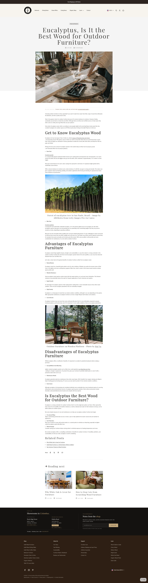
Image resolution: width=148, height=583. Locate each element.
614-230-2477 (45, 531)
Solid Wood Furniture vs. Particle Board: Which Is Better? (60, 444)
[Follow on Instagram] (29, 570)
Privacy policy (42, 577)
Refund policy (27, 577)
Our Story (55, 544)
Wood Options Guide (116, 544)
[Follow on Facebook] (25, 570)
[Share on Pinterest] (58, 452)
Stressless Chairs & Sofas (30, 555)
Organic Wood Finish (116, 558)
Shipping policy (50, 577)
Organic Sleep (73, 10)
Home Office (55, 10)
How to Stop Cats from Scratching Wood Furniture (89, 493)
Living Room (64, 10)
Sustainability (56, 550)
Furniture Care (84, 544)
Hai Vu (98, 346)
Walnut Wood (114, 550)
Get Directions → (32, 524)
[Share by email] (62, 452)
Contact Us (83, 555)
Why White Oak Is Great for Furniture (56, 442)
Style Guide (113, 560)
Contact (88, 10)
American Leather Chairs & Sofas (31, 558)
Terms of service (34, 577)
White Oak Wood (115, 555)
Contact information (59, 577)
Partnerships (84, 552)
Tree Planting (56, 547)
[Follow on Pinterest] (33, 570)
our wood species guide (83, 109)
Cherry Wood (114, 547)
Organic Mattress (28, 560)
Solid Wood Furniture (29, 544)
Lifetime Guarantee (85, 550)
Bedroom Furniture (28, 552)
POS (36, 575)
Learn (80, 10)
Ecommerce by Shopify (44, 575)
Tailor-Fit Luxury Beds (29, 563)
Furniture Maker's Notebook (60, 552)
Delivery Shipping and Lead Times (89, 547)
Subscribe (113, 525)
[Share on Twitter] (54, 452)
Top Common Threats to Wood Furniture (56, 447)
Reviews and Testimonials (59, 555)
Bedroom (37, 10)
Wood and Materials (74, 23)
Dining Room (45, 10)
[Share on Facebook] (50, 452)
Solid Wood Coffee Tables (30, 550)
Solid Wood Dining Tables (30, 547)
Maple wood (114, 552)
